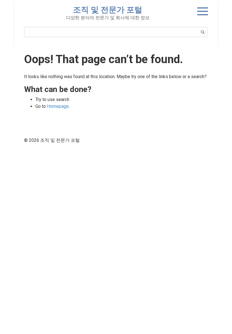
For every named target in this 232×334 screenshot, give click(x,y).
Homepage (58, 106)
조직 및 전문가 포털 (107, 9)
